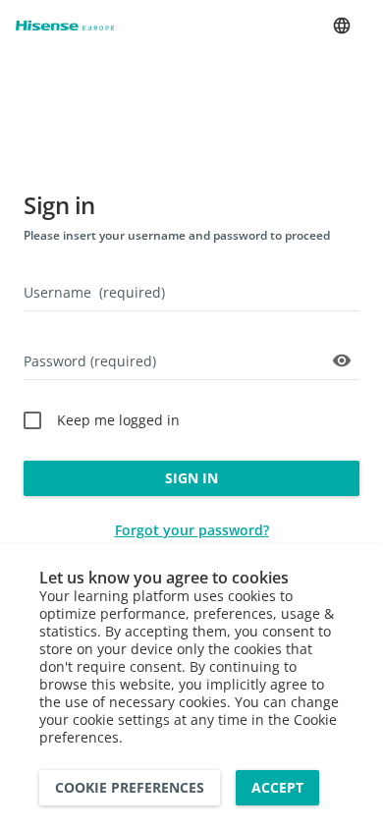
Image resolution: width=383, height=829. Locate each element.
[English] (341, 25)
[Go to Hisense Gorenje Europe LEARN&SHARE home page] (65, 25)
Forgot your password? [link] (192, 530)
